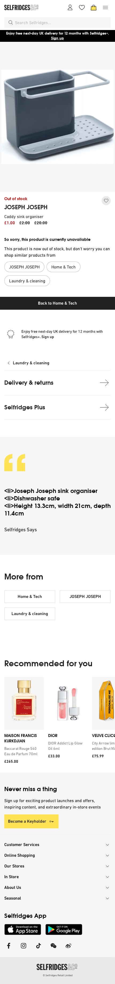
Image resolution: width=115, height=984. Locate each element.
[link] (23, 751)
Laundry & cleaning (31, 362)
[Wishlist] (81, 7)
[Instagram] (23, 949)
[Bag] (93, 7)
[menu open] (105, 7)
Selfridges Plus (24, 407)
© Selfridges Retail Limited (57, 975)
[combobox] (62, 22)
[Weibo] (68, 949)
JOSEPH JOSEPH (26, 207)
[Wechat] (53, 949)
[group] (57, 725)
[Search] (10, 22)
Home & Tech (30, 596)
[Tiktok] (38, 949)
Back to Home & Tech (57, 303)
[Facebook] (8, 949)
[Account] (70, 7)
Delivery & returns (28, 383)
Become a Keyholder (27, 821)
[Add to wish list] (106, 200)
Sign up (57, 38)
